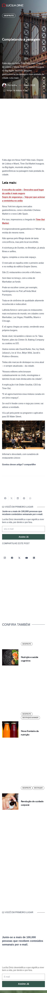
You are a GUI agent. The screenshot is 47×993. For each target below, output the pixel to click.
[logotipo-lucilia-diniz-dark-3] (12, 5)
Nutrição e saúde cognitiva (29, 659)
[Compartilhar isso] (5, 498)
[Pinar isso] (24, 498)
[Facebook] (12, 557)
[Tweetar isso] (11, 498)
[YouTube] (26, 557)
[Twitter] (19, 557)
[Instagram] (4, 557)
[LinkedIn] (34, 557)
